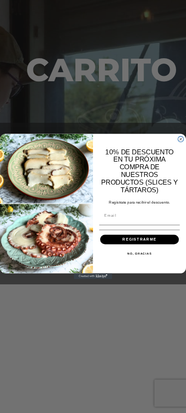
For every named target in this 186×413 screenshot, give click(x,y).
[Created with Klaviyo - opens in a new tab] (93, 276)
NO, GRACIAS (139, 253)
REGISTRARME (139, 239)
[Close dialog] (181, 139)
